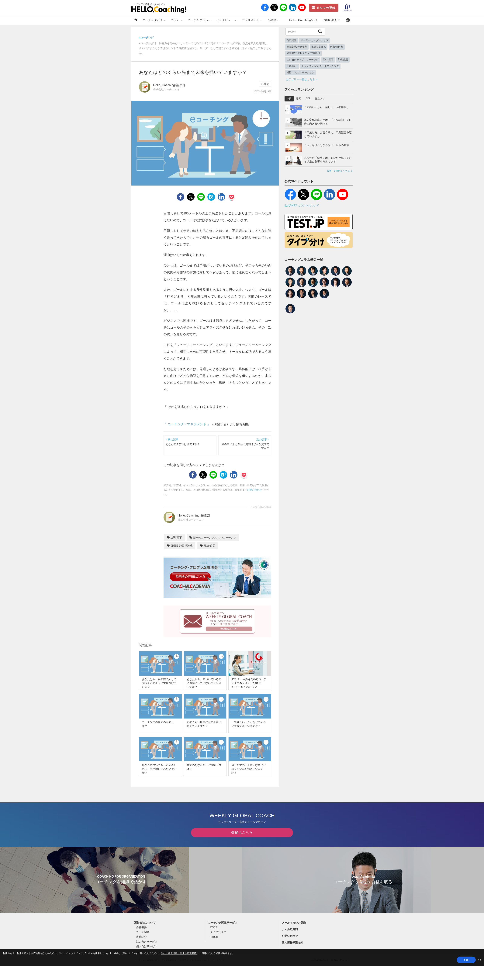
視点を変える (318, 47)
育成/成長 (209, 545)
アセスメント (251, 20)
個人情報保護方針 (292, 942)
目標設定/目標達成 (181, 545)
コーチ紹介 (142, 932)
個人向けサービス (146, 946)
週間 (298, 98)
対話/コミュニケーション (300, 72)
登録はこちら (242, 832)
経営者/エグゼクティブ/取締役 (303, 53)
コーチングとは (153, 20)
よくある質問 (290, 929)
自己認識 (291, 40)
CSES (213, 927)
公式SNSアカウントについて (302, 205)
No (479, 959)
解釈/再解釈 (336, 47)
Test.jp (214, 936)
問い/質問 (328, 59)
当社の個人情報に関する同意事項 (179, 953)
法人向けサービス (146, 941)
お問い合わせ (331, 20)
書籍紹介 (141, 936)
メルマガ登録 (325, 7)
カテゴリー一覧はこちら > (301, 79)
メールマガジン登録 (294, 922)
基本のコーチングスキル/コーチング (214, 537)
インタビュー (225, 20)
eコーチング (146, 37)
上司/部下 (176, 537)
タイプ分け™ (218, 932)
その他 (272, 20)
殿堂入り (320, 98)
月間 (308, 98)
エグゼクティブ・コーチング (303, 59)
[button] (348, 20)
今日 (289, 98)
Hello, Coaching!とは (303, 20)
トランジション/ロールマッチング (320, 66)
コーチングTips (198, 20)
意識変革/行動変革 (297, 47)
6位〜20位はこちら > (340, 170)
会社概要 (141, 927)
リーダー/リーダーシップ (314, 40)
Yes (466, 959)
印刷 (266, 84)
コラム (176, 20)
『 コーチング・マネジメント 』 (187, 424)
